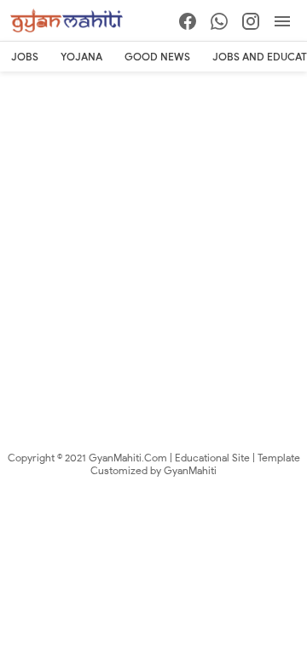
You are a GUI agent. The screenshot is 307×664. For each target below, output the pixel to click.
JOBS (24, 56)
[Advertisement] (153, 234)
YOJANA (81, 56)
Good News (157, 56)
